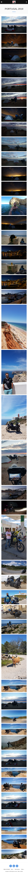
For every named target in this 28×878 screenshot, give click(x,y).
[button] (1, 2)
